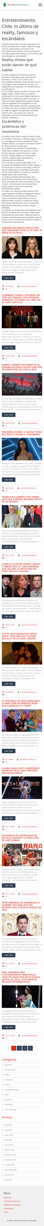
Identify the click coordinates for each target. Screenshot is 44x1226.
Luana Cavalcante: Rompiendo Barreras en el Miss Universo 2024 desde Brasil (20, 771)
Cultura (7, 1085)
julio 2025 (8, 1180)
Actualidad (8, 1080)
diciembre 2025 (10, 1155)
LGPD (6, 1212)
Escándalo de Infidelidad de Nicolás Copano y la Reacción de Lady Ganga (20, 838)
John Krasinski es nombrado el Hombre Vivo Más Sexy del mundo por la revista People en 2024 (21, 906)
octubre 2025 (9, 1165)
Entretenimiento (10, 1070)
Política (7, 1075)
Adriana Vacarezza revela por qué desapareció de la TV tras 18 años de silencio (22, 230)
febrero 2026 (9, 1150)
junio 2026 (8, 1130)
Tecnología (9, 1105)
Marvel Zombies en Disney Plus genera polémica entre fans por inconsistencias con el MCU (22, 367)
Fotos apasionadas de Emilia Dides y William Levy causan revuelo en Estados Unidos (19, 636)
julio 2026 (8, 1125)
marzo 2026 (9, 1145)
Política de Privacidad (12, 1205)
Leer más (8, 278)
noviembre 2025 (10, 1160)
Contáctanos (9, 1208)
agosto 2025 (9, 1175)
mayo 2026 (9, 1135)
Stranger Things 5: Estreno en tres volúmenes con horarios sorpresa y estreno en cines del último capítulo (21, 299)
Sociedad (8, 1100)
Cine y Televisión (10, 1110)
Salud (7, 1095)
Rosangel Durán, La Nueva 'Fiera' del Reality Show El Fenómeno (22, 433)
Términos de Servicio (12, 1201)
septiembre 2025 (11, 1170)
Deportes (8, 1065)
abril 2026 (8, 1140)
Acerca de (7, 1197)
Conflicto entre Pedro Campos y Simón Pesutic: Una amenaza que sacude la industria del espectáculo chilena (21, 568)
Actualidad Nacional (12, 1090)
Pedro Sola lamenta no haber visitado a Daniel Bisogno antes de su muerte (22, 499)
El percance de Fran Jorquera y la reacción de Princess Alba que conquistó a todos (21, 703)
